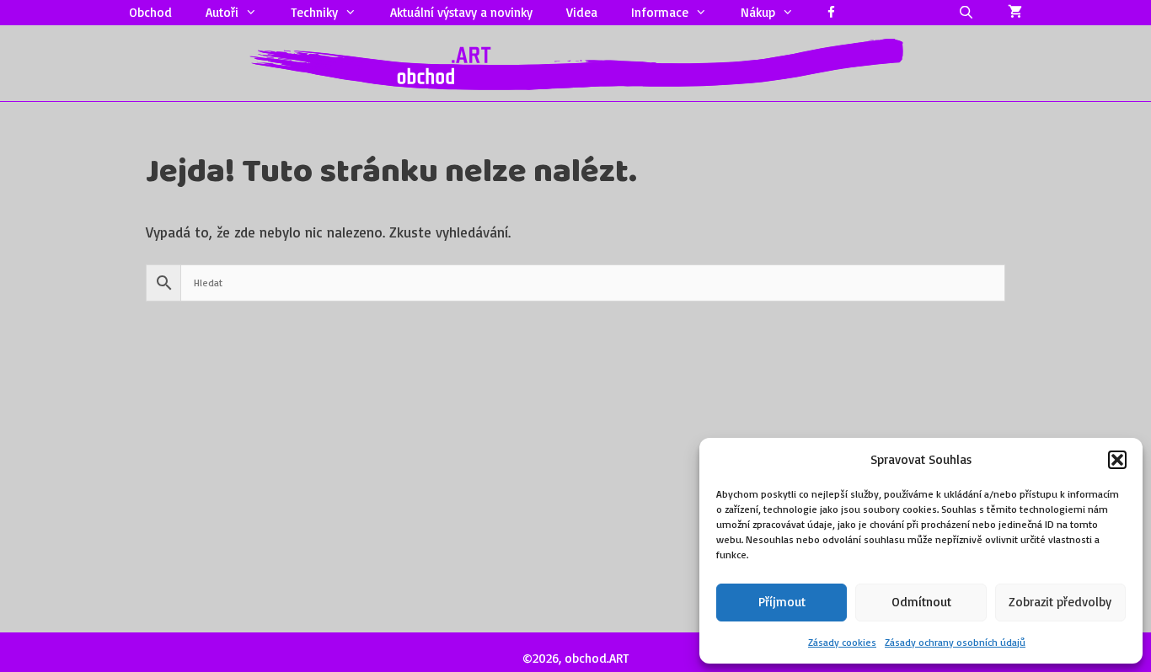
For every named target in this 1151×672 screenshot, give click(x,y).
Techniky (314, 12)
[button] (1117, 459)
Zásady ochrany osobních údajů (955, 642)
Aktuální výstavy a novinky (461, 12)
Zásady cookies (842, 642)
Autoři (222, 12)
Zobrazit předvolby (1060, 602)
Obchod (150, 12)
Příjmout (782, 602)
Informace (659, 12)
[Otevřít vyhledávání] (966, 12)
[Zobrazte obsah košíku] (1015, 12)
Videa (581, 12)
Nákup (758, 12)
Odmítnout (921, 602)
